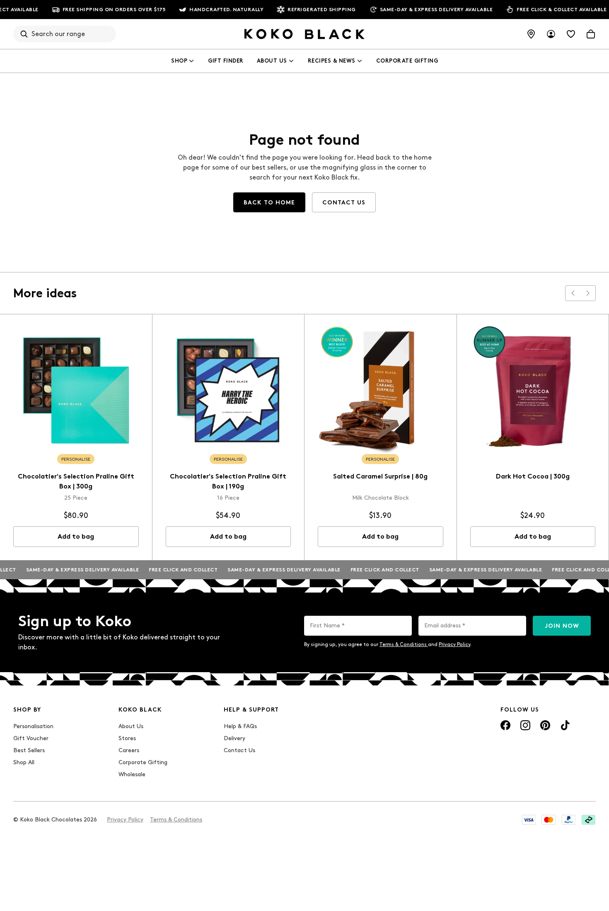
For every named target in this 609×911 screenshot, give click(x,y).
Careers (128, 750)
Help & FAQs (240, 726)
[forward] (587, 293)
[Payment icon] (528, 820)
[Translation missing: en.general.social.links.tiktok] (565, 725)
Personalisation (33, 726)
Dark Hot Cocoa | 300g (533, 476)
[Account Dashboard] (551, 34)
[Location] (531, 34)
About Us (272, 61)
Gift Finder (226, 61)
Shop (179, 61)
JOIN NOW (562, 625)
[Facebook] (505, 725)
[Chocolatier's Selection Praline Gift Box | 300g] (76, 390)
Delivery (234, 738)
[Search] (24, 34)
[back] (573, 293)
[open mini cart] (591, 34)
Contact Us (239, 750)
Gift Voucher (30, 738)
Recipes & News (331, 61)
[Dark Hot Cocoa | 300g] (533, 390)
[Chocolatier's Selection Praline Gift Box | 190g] (228, 390)
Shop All (23, 762)
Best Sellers (29, 750)
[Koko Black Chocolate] (304, 34)
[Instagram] (525, 725)
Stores (127, 738)
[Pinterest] (545, 725)
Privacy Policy (454, 644)
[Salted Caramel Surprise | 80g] (380, 390)
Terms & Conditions (403, 644)
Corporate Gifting (407, 61)
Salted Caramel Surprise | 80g (380, 476)
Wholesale (131, 774)
